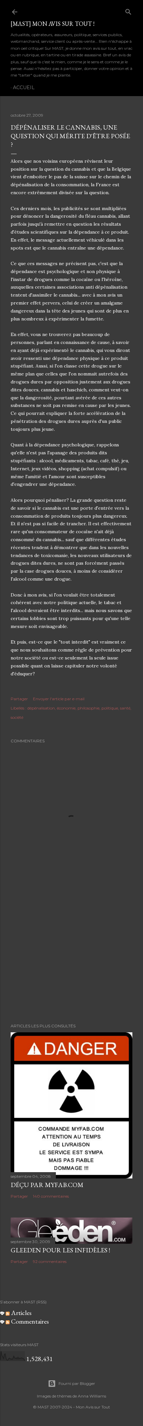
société (17, 717)
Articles (21, 1312)
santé (125, 708)
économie (66, 708)
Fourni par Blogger (77, 1383)
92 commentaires (50, 1261)
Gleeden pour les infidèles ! (60, 1250)
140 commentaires (51, 1196)
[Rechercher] (128, 10)
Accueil (24, 87)
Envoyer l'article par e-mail (58, 698)
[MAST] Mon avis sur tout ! (52, 24)
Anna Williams (92, 1396)
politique (109, 708)
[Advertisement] (71, 960)
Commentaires (29, 1321)
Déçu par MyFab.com (47, 1184)
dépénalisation (41, 708)
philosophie (88, 708)
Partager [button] (19, 698)
